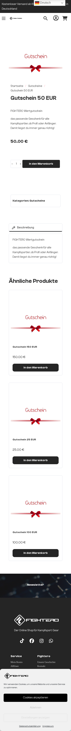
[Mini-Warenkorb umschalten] (64, 18)
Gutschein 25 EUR (24, 439)
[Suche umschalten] (46, 18)
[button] (57, 41)
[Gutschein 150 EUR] (35, 317)
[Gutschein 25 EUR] (35, 409)
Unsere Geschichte (46, 662)
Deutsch (45, 2)
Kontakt (41, 666)
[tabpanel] (36, 248)
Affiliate (15, 666)
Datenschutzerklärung (30, 726)
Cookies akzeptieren (35, 697)
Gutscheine (35, 86)
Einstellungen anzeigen (35, 717)
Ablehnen (35, 707)
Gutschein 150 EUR (25, 346)
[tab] (35, 227)
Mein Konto (17, 662)
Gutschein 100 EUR (25, 532)
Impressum (48, 726)
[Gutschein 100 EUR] (35, 502)
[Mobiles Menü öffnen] (3, 18)
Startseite (17, 86)
